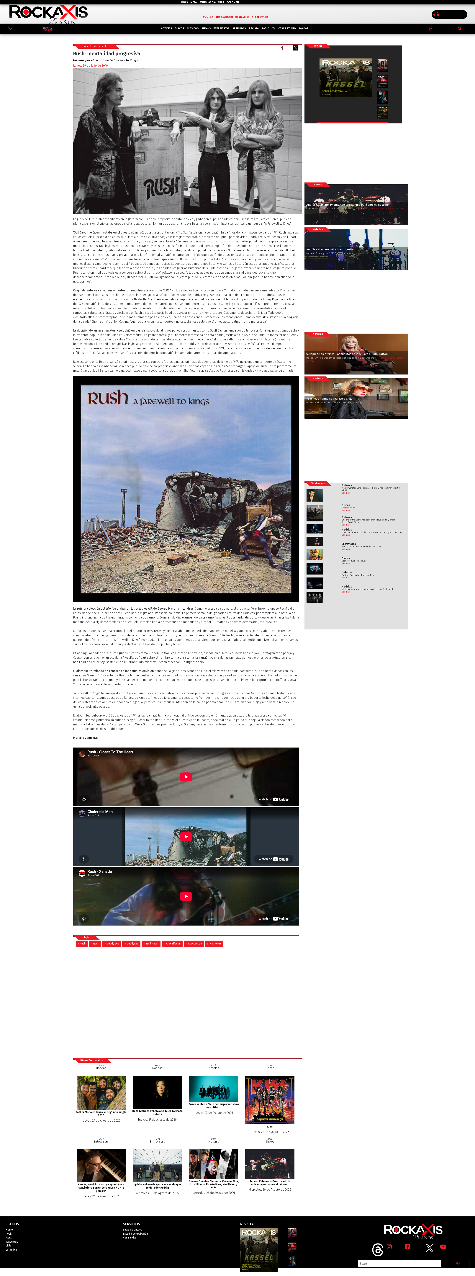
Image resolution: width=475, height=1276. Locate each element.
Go (458, 1263)
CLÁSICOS (193, 28)
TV (273, 28)
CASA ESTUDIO (287, 28)
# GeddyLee (131, 943)
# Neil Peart (151, 943)
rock (94, 46)
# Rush (95, 943)
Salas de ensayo (132, 1229)
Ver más (346, 493)
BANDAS (303, 28)
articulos (104, 46)
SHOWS (206, 28)
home (86, 46)
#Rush (82, 943)
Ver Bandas (129, 1237)
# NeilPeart (214, 943)
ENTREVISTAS (221, 28)
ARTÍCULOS (239, 28)
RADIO (265, 28)
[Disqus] (187, 1002)
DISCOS (179, 28)
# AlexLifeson (194, 943)
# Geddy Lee (111, 943)
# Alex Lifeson (172, 943)
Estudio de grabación (135, 1233)
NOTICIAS (166, 28)
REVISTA (254, 28)
